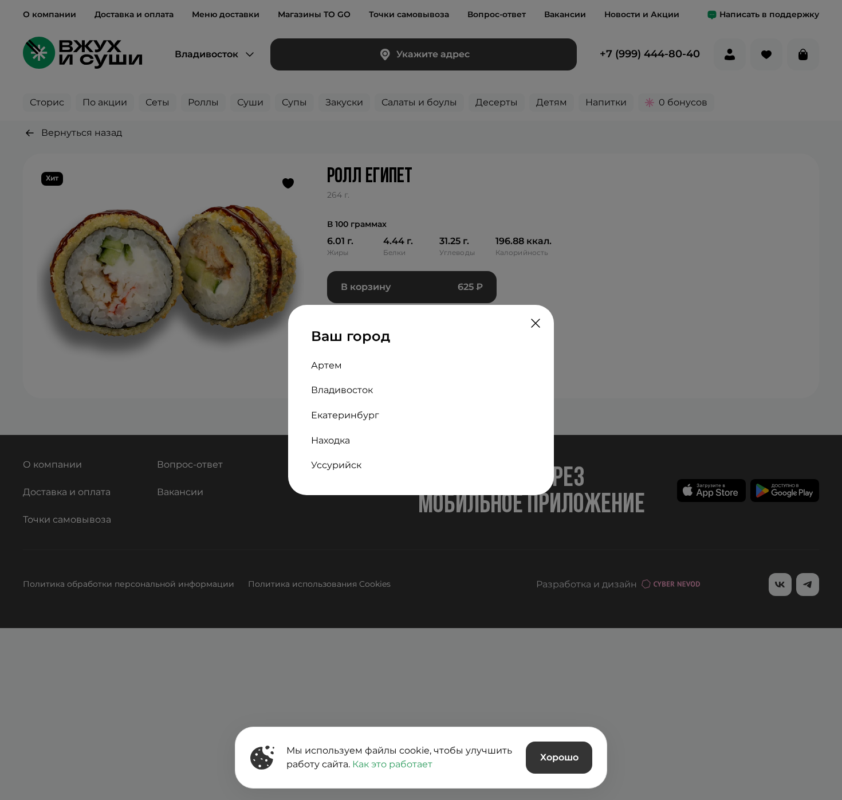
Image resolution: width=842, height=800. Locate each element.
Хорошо (559, 757)
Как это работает (392, 764)
